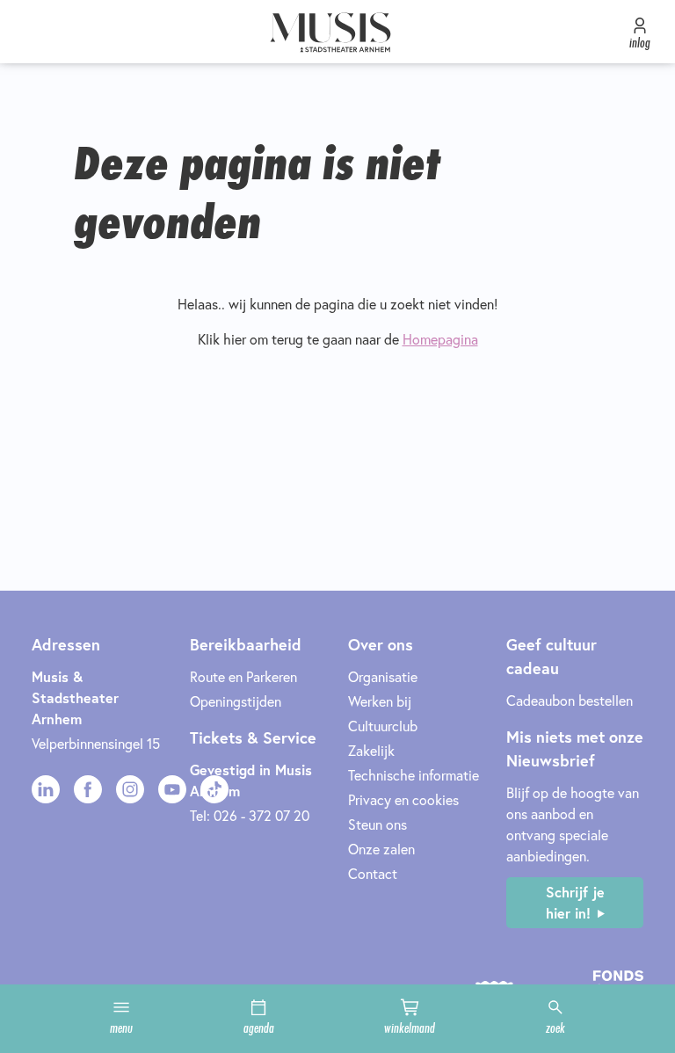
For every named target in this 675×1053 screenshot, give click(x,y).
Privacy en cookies (403, 799)
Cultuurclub (382, 725)
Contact (372, 873)
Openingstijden (235, 701)
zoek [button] (555, 1027)
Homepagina (440, 339)
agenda (258, 1027)
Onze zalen (381, 848)
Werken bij (379, 701)
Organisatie (382, 676)
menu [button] (121, 1027)
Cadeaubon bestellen (569, 700)
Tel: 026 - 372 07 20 (249, 815)
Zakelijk (371, 750)
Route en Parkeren (243, 676)
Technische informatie (413, 775)
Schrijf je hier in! (575, 902)
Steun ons (377, 824)
